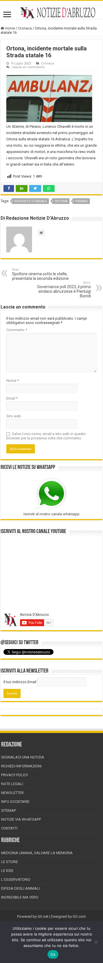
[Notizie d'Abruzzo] (51, 13)
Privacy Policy (14, 775)
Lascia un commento (28, 67)
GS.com (79, 916)
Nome (12, 380)
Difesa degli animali (20, 888)
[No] (96, 942)
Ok (53, 954)
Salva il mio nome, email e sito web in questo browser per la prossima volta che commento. (46, 436)
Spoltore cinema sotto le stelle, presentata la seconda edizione (40, 274)
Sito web (13, 416)
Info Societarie (15, 801)
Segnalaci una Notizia (22, 757)
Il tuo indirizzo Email (19, 682)
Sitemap (8, 810)
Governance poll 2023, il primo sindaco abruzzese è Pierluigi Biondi (64, 289)
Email (12, 398)
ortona (61, 201)
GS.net (42, 916)
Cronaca (25, 28)
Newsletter (12, 793)
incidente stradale (30, 201)
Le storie (9, 862)
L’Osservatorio (15, 879)
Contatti (9, 828)
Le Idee (7, 870)
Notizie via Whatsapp (21, 819)
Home (9, 28)
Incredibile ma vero (19, 897)
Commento (16, 330)
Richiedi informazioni (21, 766)
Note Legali (12, 784)
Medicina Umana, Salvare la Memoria (37, 853)
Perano (81, 201)
